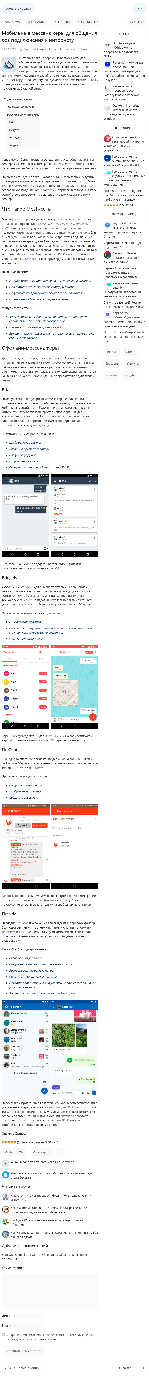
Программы (37, 22)
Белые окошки (18, 8)
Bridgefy (13, 130)
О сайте (125, 1368)
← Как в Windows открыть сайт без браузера (42, 1162)
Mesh (8, 1152)
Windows (12, 22)
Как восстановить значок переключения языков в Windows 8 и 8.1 (124, 161)
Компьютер (88, 22)
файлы (130, 352)
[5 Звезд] (14, 1141)
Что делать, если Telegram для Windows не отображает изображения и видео (124, 195)
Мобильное (68, 49)
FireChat (13, 138)
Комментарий (13, 1268)
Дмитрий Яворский (36, 49)
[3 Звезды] (9, 1141)
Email (7, 1326)
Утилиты (133, 363)
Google (129, 375)
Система (137, 22)
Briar (10, 122)
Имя (6, 1316)
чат (60, 1152)
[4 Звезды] (12, 1141)
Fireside (12, 146)
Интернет (62, 22)
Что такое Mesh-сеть (20, 107)
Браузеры (112, 363)
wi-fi (22, 1152)
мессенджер (41, 1152)
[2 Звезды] (6, 1141)
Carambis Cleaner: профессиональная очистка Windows (122, 257)
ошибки (111, 375)
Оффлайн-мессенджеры (22, 115)
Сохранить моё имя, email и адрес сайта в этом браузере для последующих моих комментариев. (50, 1337)
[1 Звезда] (3, 1141)
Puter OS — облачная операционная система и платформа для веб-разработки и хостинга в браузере (124, 71)
